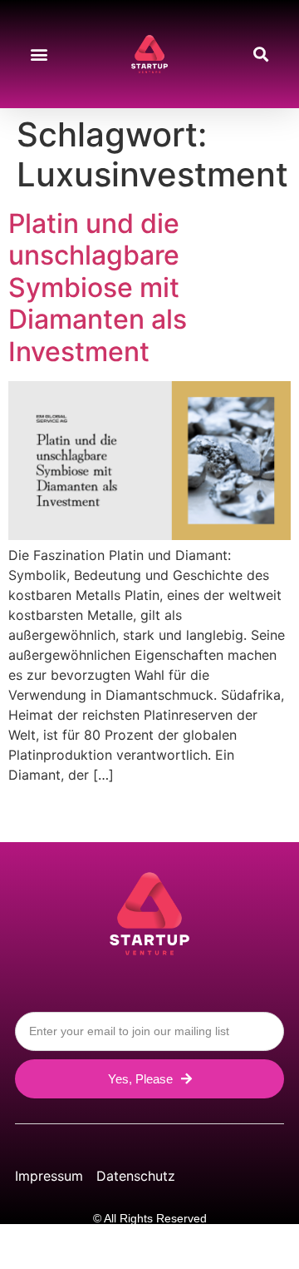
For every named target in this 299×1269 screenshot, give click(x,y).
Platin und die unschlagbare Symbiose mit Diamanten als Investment (97, 287)
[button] (38, 54)
